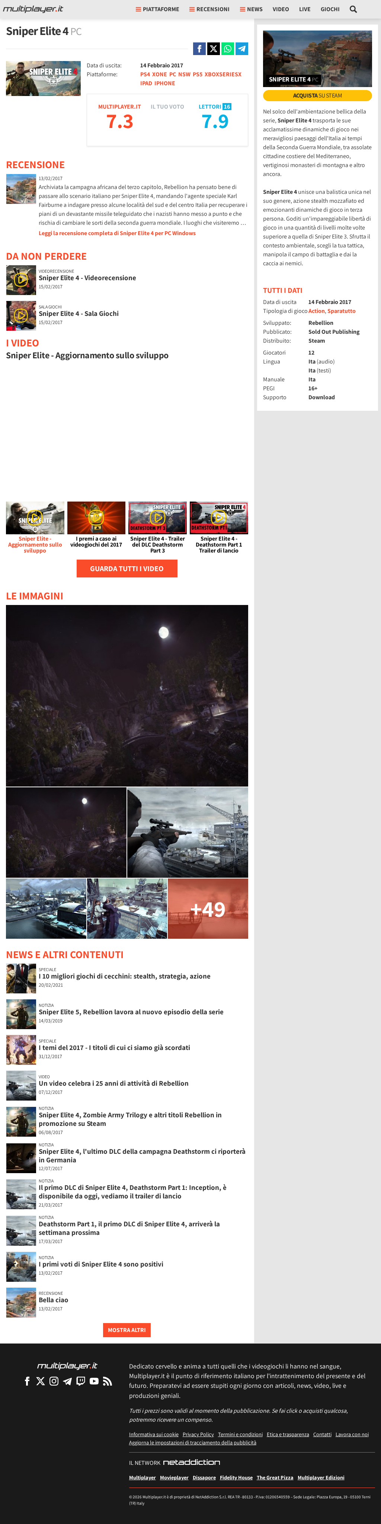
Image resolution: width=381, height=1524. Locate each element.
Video (281, 9)
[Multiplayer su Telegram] (67, 1381)
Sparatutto (341, 311)
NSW (184, 74)
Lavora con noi (352, 1434)
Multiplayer (142, 1477)
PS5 (197, 74)
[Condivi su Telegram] (242, 48)
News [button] (255, 9)
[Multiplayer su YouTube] (94, 1381)
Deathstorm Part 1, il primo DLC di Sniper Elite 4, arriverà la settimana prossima (129, 1228)
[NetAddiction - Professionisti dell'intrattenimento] (191, 1463)
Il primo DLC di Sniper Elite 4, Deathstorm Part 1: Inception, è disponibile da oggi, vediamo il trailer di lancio (133, 1191)
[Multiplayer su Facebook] (27, 1381)
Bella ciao (53, 1299)
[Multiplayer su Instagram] (53, 1381)
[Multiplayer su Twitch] (80, 1381)
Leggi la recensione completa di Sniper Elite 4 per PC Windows (117, 233)
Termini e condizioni (240, 1434)
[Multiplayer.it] (33, 9)
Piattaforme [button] (161, 9)
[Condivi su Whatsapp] (227, 48)
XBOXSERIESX (223, 74)
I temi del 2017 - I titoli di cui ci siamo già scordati (114, 1047)
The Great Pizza (275, 1477)
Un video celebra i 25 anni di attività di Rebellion (114, 1083)
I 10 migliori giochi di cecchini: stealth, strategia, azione (125, 975)
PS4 (145, 74)
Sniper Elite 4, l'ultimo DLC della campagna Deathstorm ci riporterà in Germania (142, 1155)
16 (227, 106)
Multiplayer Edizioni (321, 1477)
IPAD (146, 83)
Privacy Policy (198, 1434)
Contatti (322, 1434)
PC (172, 74)
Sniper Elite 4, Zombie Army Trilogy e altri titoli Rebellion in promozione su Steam (130, 1119)
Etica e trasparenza (288, 1434)
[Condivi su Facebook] (199, 48)
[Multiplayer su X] (40, 1381)
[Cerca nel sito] (353, 9)
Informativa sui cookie (154, 1434)
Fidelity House (236, 1477)
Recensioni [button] (213, 9)
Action (316, 311)
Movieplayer (174, 1477)
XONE (159, 74)
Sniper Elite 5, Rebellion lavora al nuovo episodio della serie (131, 1011)
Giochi (330, 9)
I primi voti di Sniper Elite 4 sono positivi (101, 1263)
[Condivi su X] (213, 48)
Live (305, 9)
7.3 (120, 120)
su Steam (317, 95)
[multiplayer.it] (67, 1366)
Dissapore (204, 1477)
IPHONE (164, 83)
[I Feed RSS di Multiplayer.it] (107, 1381)
